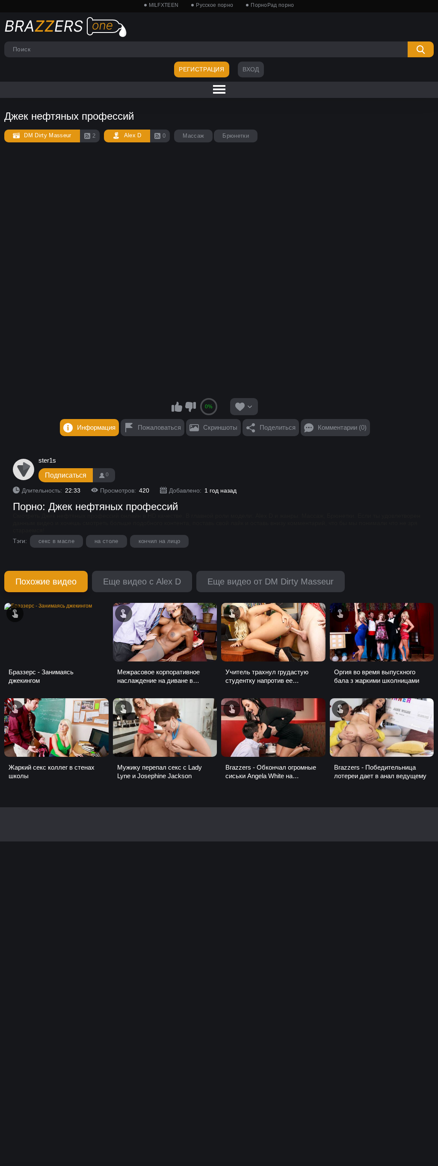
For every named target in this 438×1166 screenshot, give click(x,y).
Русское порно (214, 5)
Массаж (193, 136)
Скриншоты (220, 427)
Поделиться (278, 427)
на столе (106, 541)
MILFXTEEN (164, 5)
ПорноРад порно (272, 5)
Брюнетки (235, 136)
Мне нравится (177, 406)
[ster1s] (23, 469)
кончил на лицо (160, 541)
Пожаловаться (159, 427)
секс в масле (56, 541)
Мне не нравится (190, 406)
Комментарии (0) (342, 427)
